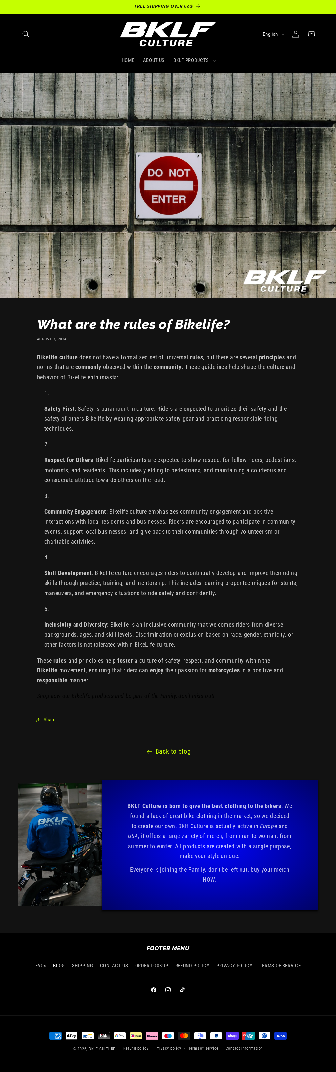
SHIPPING (82, 965)
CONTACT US (114, 965)
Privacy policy (168, 1048)
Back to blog (173, 751)
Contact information (244, 1048)
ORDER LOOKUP (151, 965)
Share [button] (50, 720)
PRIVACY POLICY (234, 965)
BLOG (59, 965)
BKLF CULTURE (102, 1049)
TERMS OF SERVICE (280, 965)
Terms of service (203, 1048)
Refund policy (135, 1048)
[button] (26, 34)
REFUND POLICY (192, 965)
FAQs (41, 965)
